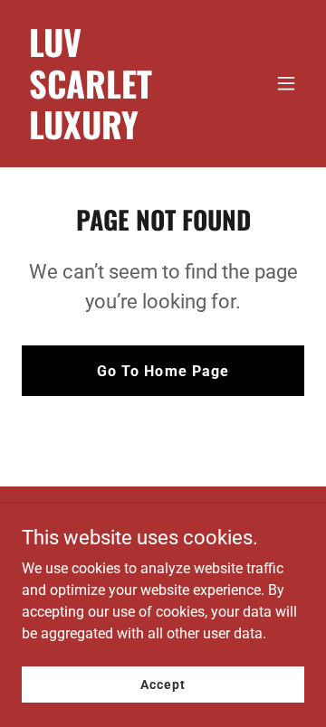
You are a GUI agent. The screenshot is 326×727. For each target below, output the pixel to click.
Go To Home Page (162, 371)
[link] (120, 134)
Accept (162, 683)
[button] (286, 83)
